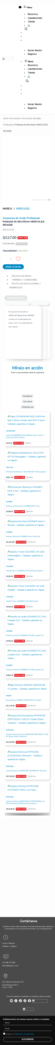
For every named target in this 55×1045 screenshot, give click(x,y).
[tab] (15, 298)
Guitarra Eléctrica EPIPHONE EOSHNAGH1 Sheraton (26, 771)
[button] (19, 260)
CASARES (9, 566)
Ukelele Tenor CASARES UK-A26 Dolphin (22, 601)
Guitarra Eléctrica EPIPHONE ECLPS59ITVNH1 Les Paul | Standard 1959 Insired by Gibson (25, 802)
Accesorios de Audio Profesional (21, 218)
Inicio (5, 118)
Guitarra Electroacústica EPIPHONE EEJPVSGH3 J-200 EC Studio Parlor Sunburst (27, 735)
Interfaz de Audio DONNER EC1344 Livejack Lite (24, 670)
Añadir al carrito (13, 267)
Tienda (31, 21)
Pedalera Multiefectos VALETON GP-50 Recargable (26, 472)
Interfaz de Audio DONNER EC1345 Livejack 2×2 (25, 635)
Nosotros (33, 14)
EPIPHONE (10, 730)
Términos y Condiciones (24, 1034)
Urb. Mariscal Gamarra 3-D (12, 982)
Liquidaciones (35, 18)
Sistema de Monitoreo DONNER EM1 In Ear (23, 506)
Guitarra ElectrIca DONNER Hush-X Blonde (23, 536)
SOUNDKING (10, 431)
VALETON (9, 467)
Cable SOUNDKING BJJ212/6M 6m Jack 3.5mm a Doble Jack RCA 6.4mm (25, 436)
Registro (32, 54)
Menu (29, 7)
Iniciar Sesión (35, 50)
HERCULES (22, 208)
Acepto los (20, 1034)
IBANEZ (9, 696)
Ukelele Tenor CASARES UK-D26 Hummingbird (24, 571)
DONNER (9, 501)
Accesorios (15, 118)
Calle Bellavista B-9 (10, 985)
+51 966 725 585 (8, 962)
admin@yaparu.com (10, 966)
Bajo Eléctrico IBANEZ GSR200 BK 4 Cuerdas (23, 700)
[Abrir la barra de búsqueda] (26, 28)
